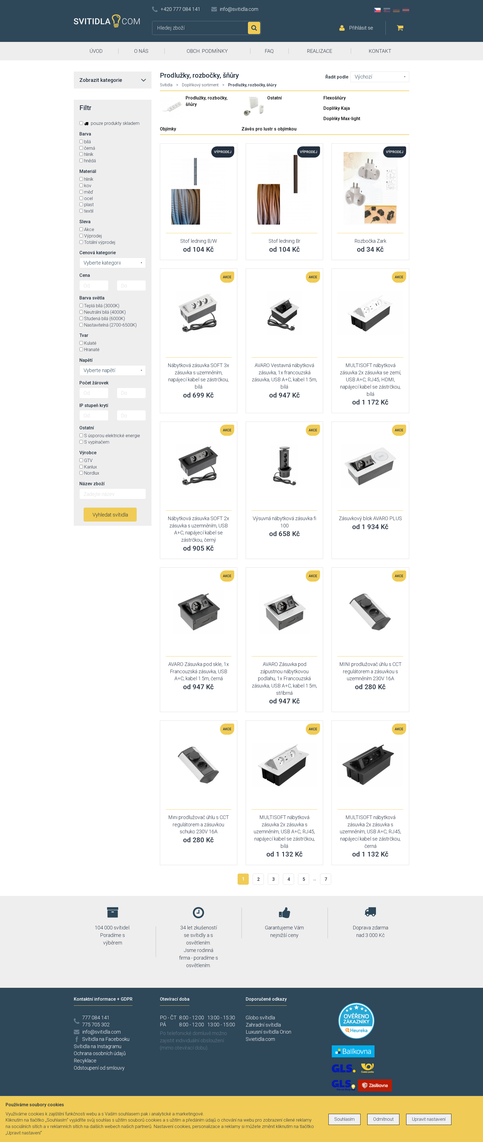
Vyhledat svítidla (110, 515)
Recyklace (85, 1061)
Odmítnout (383, 1119)
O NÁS (141, 51)
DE (396, 10)
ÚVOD (96, 51)
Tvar (83, 335)
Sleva (85, 221)
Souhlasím (344, 1119)
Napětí (86, 360)
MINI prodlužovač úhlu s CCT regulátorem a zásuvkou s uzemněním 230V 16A (370, 671)
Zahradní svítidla (263, 1025)
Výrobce (87, 452)
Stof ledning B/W (198, 241)
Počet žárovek (93, 383)
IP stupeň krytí (93, 405)
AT (405, 10)
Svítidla (166, 85)
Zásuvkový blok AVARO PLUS (370, 518)
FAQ (269, 51)
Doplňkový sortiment (200, 85)
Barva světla (92, 298)
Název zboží (92, 483)
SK (386, 10)
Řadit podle (336, 77)
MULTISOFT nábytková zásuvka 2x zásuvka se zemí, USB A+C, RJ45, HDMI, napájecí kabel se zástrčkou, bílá (370, 379)
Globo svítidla (260, 1017)
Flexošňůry (334, 98)
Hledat (254, 28)
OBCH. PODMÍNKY (207, 51)
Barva (85, 134)
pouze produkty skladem (114, 123)
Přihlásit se (361, 28)
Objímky (168, 129)
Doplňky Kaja (336, 108)
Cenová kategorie (97, 252)
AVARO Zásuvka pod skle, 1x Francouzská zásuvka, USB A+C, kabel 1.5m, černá (198, 671)
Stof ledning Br (284, 241)
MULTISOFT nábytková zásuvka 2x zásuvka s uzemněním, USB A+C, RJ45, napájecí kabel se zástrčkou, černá (370, 831)
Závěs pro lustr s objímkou (269, 129)
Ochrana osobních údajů (100, 1053)
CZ (377, 10)
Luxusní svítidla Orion (268, 1032)
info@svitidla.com (239, 9)
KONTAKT (380, 51)
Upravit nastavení (429, 1119)
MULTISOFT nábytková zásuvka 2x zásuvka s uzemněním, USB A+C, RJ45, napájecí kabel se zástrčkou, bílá (284, 831)
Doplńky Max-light (341, 118)
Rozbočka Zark (370, 241)
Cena (84, 275)
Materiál (87, 171)
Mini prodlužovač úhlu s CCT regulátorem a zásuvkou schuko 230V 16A (198, 824)
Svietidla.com (260, 1039)
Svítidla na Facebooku (105, 1039)
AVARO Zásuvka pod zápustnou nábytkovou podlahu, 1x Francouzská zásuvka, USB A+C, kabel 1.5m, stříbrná (284, 678)
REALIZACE (319, 51)
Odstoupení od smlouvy (99, 1068)
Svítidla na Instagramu (97, 1046)
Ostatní (274, 98)
